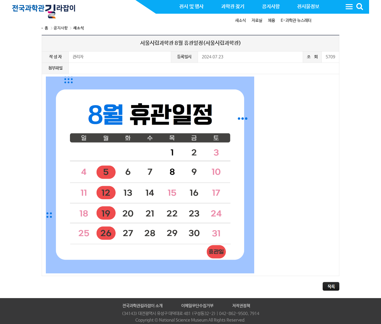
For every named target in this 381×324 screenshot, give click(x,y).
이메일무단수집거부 (197, 305)
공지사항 (61, 28)
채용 (271, 20)
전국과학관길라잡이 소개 (142, 305)
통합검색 (359, 6)
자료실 (257, 20)
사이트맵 (349, 6)
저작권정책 (241, 305)
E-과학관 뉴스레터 (296, 20)
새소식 (240, 20)
